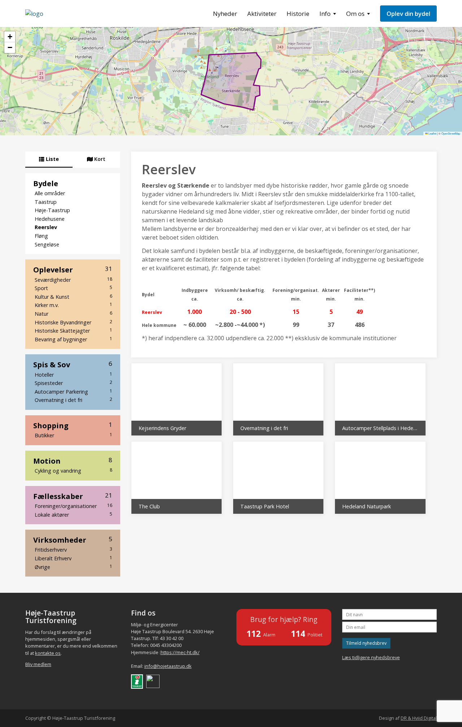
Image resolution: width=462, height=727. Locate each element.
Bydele (45, 183)
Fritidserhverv (73, 549)
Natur (73, 313)
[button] (9, 36)
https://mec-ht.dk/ (180, 652)
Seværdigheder (73, 279)
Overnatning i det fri (73, 399)
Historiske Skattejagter (73, 330)
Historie (298, 13)
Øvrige (73, 566)
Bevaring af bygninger (73, 339)
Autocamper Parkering (73, 391)
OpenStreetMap (450, 133)
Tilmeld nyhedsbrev (366, 643)
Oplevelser (72, 269)
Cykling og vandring (73, 470)
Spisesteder (73, 382)
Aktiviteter (261, 13)
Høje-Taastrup (52, 210)
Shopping (72, 425)
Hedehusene (50, 218)
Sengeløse (47, 244)
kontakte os (48, 653)
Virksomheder (72, 540)
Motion (72, 461)
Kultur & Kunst (73, 296)
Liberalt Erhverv (73, 558)
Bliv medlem (38, 664)
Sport (73, 288)
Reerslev (46, 227)
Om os (355, 13)
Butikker (73, 435)
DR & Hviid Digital (419, 718)
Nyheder (225, 13)
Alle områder (50, 193)
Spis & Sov (72, 364)
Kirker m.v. (73, 304)
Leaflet (432, 133)
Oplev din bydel (408, 13)
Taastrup (46, 201)
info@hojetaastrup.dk (168, 666)
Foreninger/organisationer (73, 505)
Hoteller (73, 374)
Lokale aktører (73, 514)
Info (325, 13)
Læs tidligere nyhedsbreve (371, 657)
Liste (51, 159)
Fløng (41, 235)
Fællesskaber (72, 496)
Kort (99, 159)
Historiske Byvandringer (73, 322)
